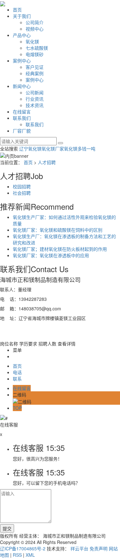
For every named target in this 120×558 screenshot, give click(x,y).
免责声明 (99, 548)
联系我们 (22, 118)
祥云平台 (79, 548)
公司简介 (35, 22)
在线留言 (22, 111)
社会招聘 (22, 193)
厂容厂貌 (22, 130)
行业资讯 (35, 99)
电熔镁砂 (35, 54)
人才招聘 (47, 162)
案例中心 (22, 60)
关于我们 (22, 16)
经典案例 (35, 73)
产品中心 (22, 35)
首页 (17, 9)
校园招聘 (22, 186)
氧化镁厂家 (53, 148)
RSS (17, 555)
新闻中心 (22, 86)
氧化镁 (32, 41)
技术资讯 (35, 105)
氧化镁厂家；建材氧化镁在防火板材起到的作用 (60, 249)
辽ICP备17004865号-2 (22, 548)
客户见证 (35, 67)
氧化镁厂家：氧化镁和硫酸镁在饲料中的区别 (57, 230)
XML (30, 555)
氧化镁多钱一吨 (79, 148)
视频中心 (35, 28)
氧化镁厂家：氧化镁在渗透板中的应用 (51, 255)
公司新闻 (35, 92)
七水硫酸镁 (37, 48)
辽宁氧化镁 (30, 148)
